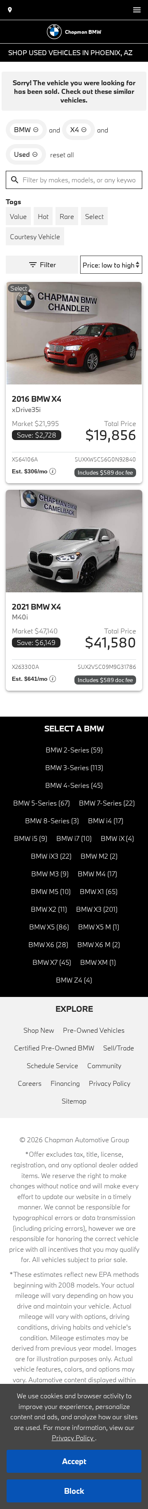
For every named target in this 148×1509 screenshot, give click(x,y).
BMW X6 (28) (48, 944)
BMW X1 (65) (99, 891)
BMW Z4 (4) (74, 980)
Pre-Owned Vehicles (94, 1030)
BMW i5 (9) (30, 838)
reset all (62, 154)
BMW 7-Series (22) (107, 803)
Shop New (38, 1030)
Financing (65, 1083)
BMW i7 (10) (74, 838)
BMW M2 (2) (99, 856)
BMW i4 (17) (105, 820)
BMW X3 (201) (97, 909)
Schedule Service (52, 1065)
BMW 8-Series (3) (52, 820)
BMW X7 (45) (51, 962)
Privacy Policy (109, 1083)
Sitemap (74, 1101)
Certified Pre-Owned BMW (54, 1047)
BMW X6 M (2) (98, 944)
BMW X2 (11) (49, 909)
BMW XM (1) (98, 962)
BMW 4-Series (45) (74, 785)
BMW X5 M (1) (98, 926)
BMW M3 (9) (50, 873)
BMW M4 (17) (97, 873)
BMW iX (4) (117, 838)
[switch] (137, 10)
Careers (30, 1083)
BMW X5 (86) (49, 926)
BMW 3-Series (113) (74, 767)
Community (104, 1065)
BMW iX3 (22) (51, 856)
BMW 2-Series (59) (74, 749)
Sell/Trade (118, 1047)
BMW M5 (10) (51, 891)
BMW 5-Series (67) (41, 803)
